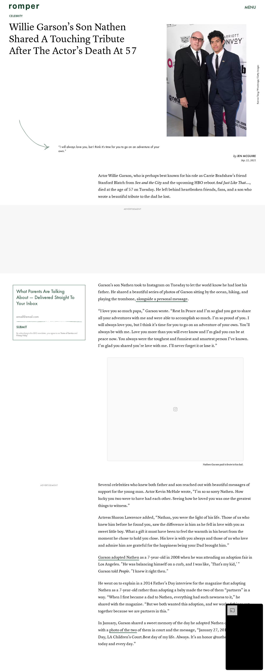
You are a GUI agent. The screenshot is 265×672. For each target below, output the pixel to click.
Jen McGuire (246, 156)
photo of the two (123, 629)
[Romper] (24, 7)
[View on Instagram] (175, 409)
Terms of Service (67, 333)
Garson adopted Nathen (118, 557)
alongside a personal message (162, 298)
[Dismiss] (258, 607)
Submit (21, 327)
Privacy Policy (21, 335)
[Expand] (230, 607)
